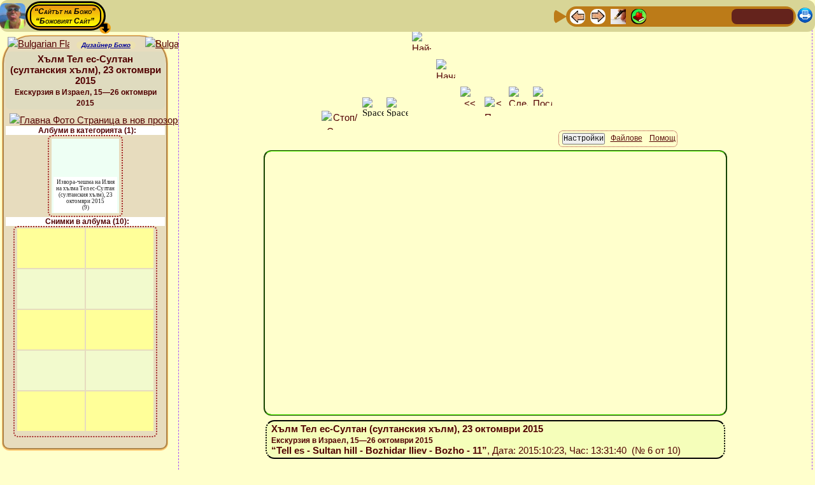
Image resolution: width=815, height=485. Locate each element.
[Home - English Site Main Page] (783, 15)
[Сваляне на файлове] (699, 15)
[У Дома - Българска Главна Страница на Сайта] (762, 15)
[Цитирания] (638, 15)
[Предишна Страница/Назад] (577, 15)
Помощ (662, 138)
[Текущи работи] (659, 15)
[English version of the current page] (38, 44)
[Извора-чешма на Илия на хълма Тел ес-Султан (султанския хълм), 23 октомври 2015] (85, 147)
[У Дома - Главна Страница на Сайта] (742, 15)
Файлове (626, 138)
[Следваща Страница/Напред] (598, 15)
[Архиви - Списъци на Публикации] (618, 15)
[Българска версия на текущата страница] (176, 44)
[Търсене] (720, 15)
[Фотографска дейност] (679, 15)
